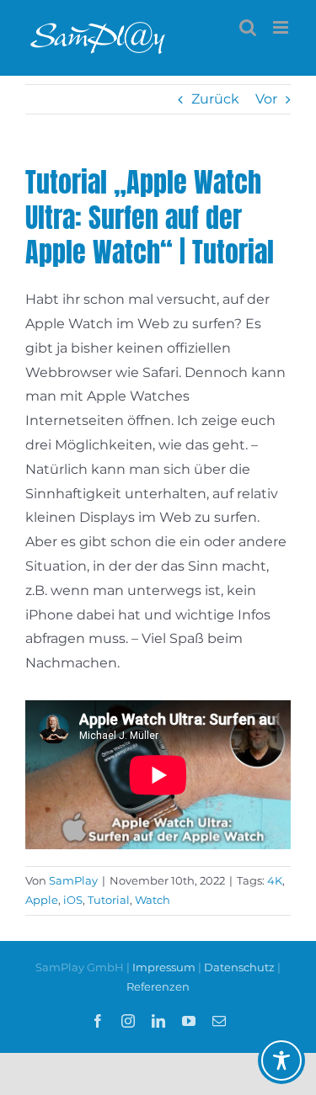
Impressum (165, 967)
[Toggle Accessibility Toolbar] (281, 1060)
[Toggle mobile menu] (282, 27)
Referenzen (158, 986)
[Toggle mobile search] (247, 27)
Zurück (215, 99)
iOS (73, 899)
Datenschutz (239, 967)
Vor (266, 99)
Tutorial (109, 899)
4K (274, 880)
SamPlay (73, 880)
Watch (152, 899)
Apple (41, 899)
